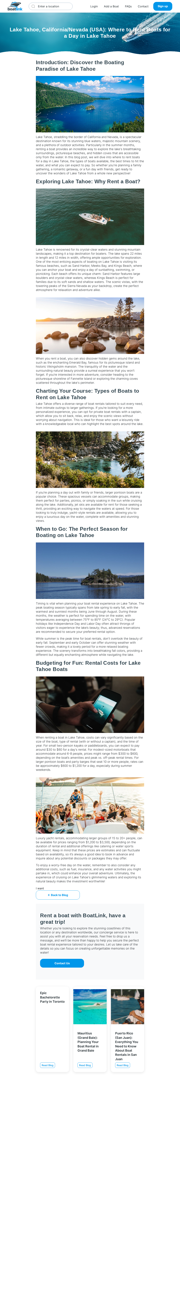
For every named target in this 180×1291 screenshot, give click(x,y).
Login (94, 6)
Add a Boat (111, 6)
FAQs (128, 6)
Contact (143, 6)
